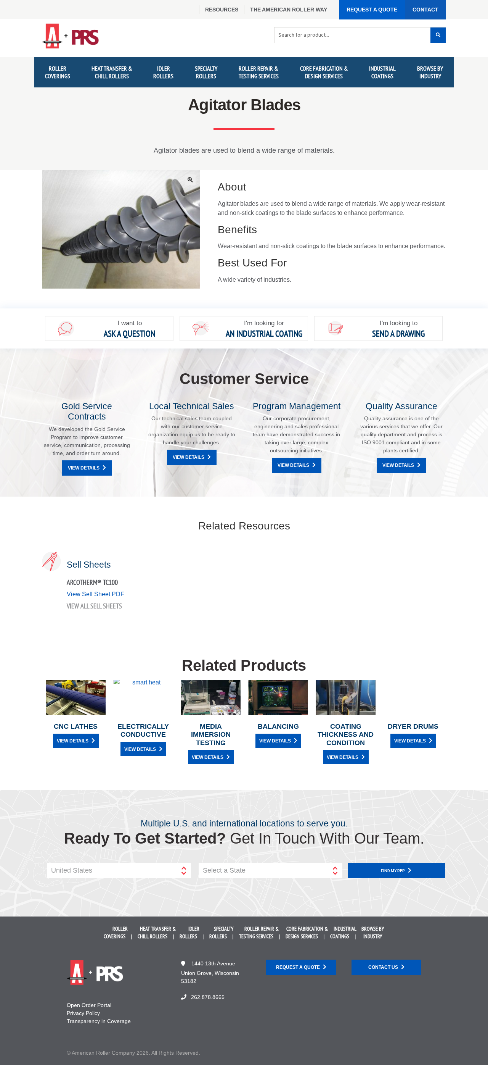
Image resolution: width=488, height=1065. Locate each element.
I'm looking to (398, 323)
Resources (221, 9)
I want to (129, 323)
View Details (84, 468)
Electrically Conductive (143, 731)
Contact (425, 9)
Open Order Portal (89, 1005)
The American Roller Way (288, 9)
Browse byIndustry (430, 72)
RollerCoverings (57, 72)
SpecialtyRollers (206, 72)
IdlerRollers (163, 72)
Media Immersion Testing (211, 735)
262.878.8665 (208, 997)
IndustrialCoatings (382, 72)
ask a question (129, 333)
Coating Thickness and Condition (346, 735)
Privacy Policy (83, 1013)
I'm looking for (264, 323)
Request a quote (298, 967)
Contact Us (383, 967)
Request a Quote (372, 9)
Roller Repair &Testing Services (259, 72)
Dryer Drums (413, 726)
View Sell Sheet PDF (95, 594)
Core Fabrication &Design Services (324, 72)
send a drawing (398, 333)
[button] (190, 179)
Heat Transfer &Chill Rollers (112, 72)
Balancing (278, 726)
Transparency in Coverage (99, 1021)
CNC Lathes (76, 726)
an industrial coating (264, 333)
